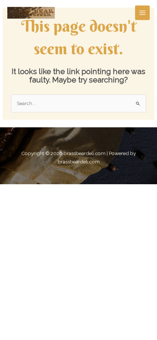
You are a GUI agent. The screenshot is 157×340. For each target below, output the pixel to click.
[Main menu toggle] (142, 12)
